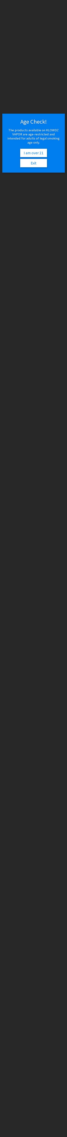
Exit (33, 163)
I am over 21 (33, 153)
